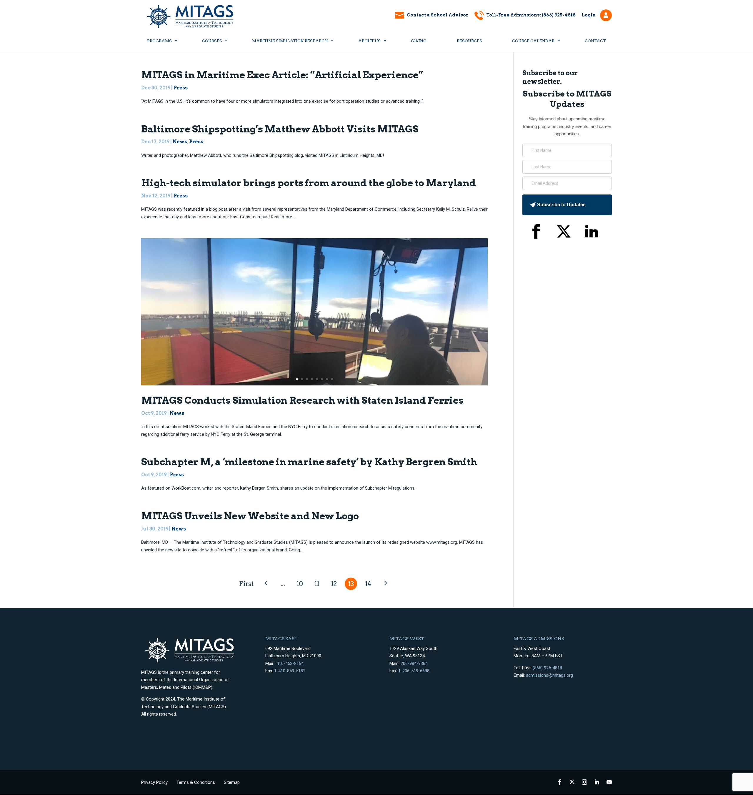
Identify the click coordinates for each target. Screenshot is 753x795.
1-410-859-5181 (289, 670)
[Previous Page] (265, 583)
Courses (212, 41)
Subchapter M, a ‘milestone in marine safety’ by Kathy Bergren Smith (309, 462)
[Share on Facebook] (535, 233)
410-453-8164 (290, 663)
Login (589, 15)
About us (369, 41)
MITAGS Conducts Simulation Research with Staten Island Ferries (302, 400)
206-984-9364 (414, 663)
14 (368, 584)
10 (299, 584)
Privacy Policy (154, 782)
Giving (419, 41)
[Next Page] (385, 583)
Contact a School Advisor (438, 15)
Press (181, 88)
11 (316, 584)
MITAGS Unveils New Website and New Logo (250, 516)
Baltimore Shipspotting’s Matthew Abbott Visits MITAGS (280, 129)
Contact (595, 41)
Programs (159, 41)
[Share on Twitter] (563, 233)
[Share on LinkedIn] (591, 233)
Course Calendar (533, 41)
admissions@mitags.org (549, 675)
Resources (469, 41)
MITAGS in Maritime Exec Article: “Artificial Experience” (282, 75)
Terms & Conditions (195, 782)
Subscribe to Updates (561, 204)
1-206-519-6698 (413, 670)
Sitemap (232, 782)
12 (334, 584)
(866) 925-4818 (547, 668)
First (246, 584)
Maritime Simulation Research (290, 41)
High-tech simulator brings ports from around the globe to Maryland (308, 183)
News (180, 141)
